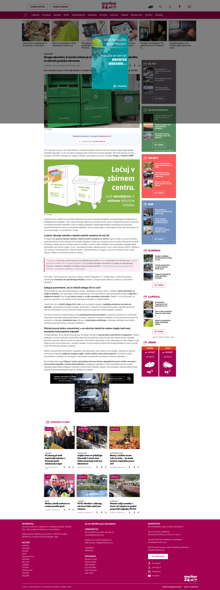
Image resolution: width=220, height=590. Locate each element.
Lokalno (25, 545)
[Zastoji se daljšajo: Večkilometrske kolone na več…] (148, 258)
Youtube (155, 576)
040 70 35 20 (175, 534)
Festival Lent (27, 570)
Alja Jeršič (89, 573)
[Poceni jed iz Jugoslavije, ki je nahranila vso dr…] (148, 305)
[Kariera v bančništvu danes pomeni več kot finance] (148, 184)
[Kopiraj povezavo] (73, 468)
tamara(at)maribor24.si (157, 534)
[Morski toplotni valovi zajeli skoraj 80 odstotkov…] (148, 127)
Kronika (25, 551)
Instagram (156, 571)
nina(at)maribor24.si (156, 550)
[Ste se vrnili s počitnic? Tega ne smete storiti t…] (148, 314)
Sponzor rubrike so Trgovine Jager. (163, 337)
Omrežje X (156, 567)
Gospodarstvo (28, 556)
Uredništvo (89, 548)
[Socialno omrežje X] (64, 468)
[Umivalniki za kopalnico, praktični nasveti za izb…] (148, 230)
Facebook (156, 563)
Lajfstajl (25, 565)
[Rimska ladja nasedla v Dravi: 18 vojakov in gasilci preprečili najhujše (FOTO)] (124, 485)
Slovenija (26, 548)
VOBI (69, 587)
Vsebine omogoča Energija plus (164, 150)
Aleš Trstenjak (91, 570)
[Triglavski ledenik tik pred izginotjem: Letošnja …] (148, 277)
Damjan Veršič (91, 559)
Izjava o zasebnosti (191, 587)
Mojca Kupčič (90, 562)
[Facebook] (69, 468)
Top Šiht (25, 573)
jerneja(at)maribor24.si (157, 542)
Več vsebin (159, 145)
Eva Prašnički (90, 567)
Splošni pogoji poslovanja (171, 587)
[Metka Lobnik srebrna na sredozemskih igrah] (59, 485)
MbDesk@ (89, 550)
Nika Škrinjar (90, 565)
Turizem (25, 567)
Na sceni (25, 562)
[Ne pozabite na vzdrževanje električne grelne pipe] (148, 212)
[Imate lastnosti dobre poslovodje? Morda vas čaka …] (148, 166)
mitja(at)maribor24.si (104, 543)
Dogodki (25, 576)
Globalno (26, 559)
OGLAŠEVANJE (158, 556)
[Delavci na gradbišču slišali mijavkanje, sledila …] (148, 323)
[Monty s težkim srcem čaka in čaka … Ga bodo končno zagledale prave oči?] (124, 437)
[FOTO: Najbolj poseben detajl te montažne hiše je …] (148, 221)
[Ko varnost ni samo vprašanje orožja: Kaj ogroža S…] (148, 136)
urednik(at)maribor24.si (94, 535)
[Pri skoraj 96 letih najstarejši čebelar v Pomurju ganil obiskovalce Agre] (59, 437)
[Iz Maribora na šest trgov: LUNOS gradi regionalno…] (148, 175)
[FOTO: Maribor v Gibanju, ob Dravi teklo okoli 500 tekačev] (92, 485)
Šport (24, 554)
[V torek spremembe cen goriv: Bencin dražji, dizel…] (148, 267)
